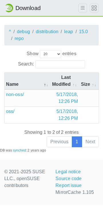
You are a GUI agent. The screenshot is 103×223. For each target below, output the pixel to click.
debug (23, 31)
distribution (47, 31)
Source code (69, 178)
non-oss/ (15, 94)
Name (12, 84)
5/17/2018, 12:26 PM (67, 98)
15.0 (83, 31)
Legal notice (68, 171)
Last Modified (61, 81)
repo (19, 38)
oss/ (10, 111)
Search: (26, 63)
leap (68, 31)
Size (85, 84)
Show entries (51, 53)
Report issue (69, 185)
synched (19, 150)
